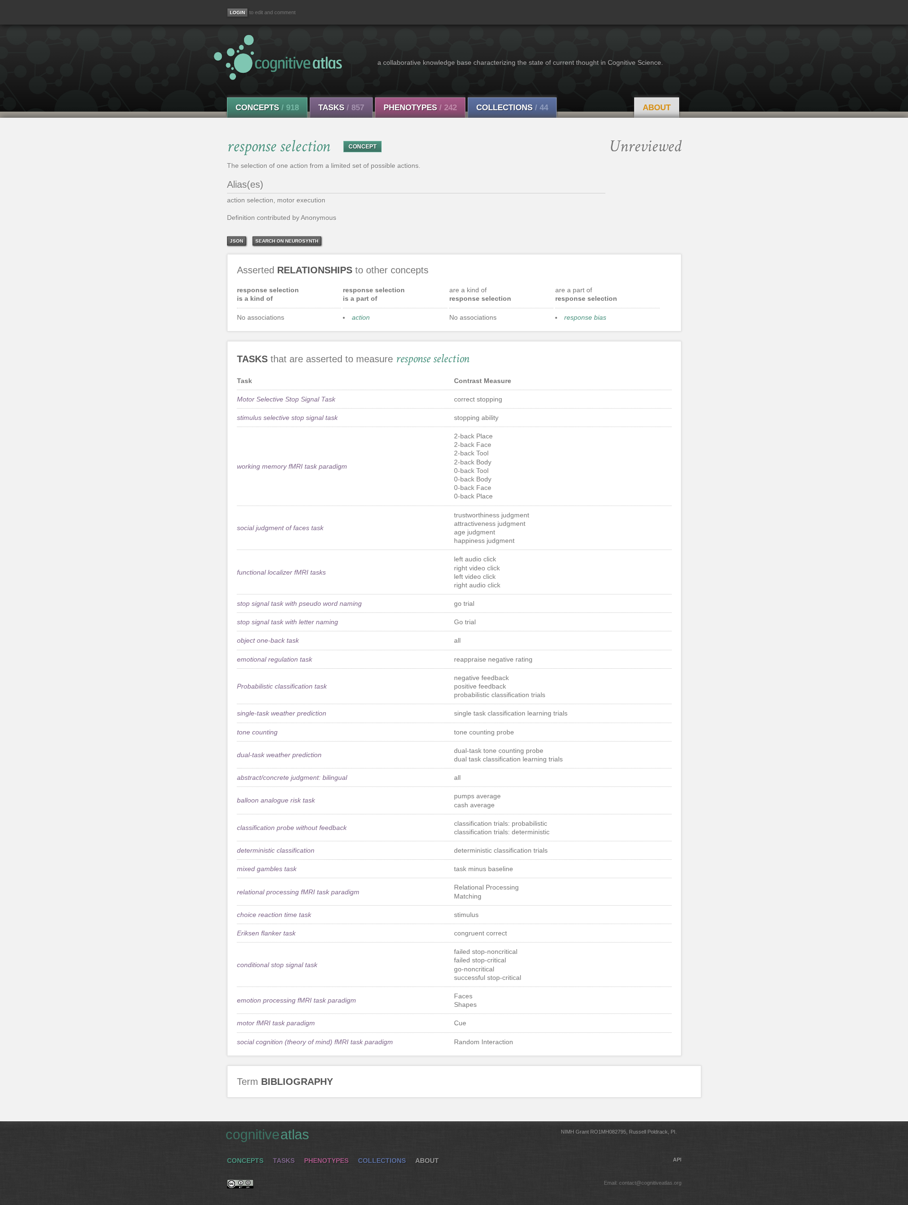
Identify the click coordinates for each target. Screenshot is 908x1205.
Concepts (267, 107)
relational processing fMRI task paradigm (298, 892)
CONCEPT (362, 146)
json (236, 241)
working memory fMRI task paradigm (292, 466)
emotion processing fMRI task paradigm (296, 1000)
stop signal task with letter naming (287, 622)
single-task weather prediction (281, 713)
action (361, 317)
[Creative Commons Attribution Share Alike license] (240, 1186)
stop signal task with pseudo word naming (299, 603)
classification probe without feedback (292, 827)
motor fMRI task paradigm (276, 1023)
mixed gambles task (267, 869)
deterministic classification (275, 850)
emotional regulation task (274, 659)
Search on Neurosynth (286, 241)
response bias (585, 317)
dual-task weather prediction (279, 755)
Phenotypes (420, 107)
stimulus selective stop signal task (287, 417)
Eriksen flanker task (266, 933)
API (677, 1159)
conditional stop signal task (277, 965)
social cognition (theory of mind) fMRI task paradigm (315, 1042)
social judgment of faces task (280, 528)
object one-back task (268, 640)
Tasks (341, 107)
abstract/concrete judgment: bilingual (292, 777)
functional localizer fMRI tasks (281, 572)
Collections (512, 107)
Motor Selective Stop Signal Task (286, 399)
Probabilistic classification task (282, 686)
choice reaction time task (274, 914)
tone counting (257, 732)
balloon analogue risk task (276, 800)
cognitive (451, 1134)
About (657, 107)
